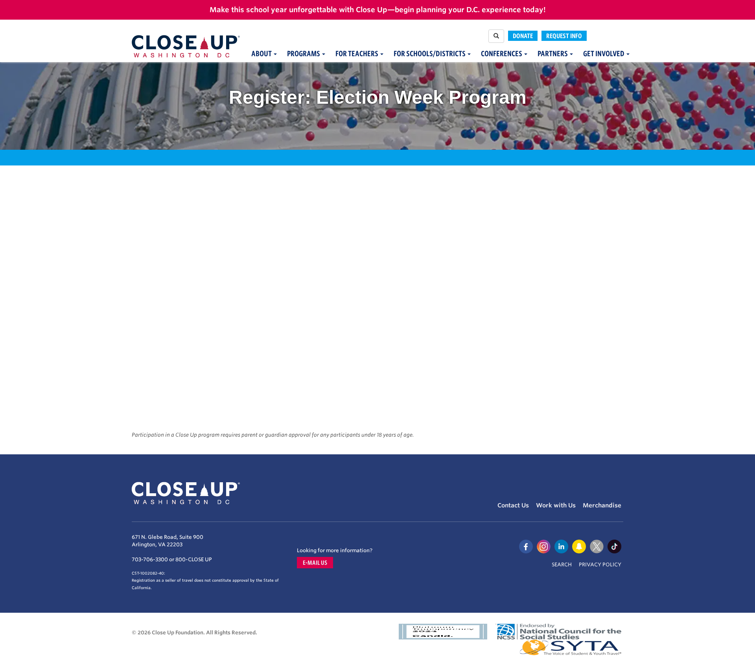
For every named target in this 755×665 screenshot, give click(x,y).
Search (562, 565)
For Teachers (357, 54)
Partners (553, 54)
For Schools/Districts (430, 54)
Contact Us (513, 505)
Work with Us (556, 505)
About (262, 54)
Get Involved (604, 54)
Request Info (564, 35)
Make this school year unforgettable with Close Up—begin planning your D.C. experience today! (378, 10)
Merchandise (602, 505)
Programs (304, 54)
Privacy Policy (600, 565)
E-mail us (315, 562)
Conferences (502, 54)
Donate (523, 35)
